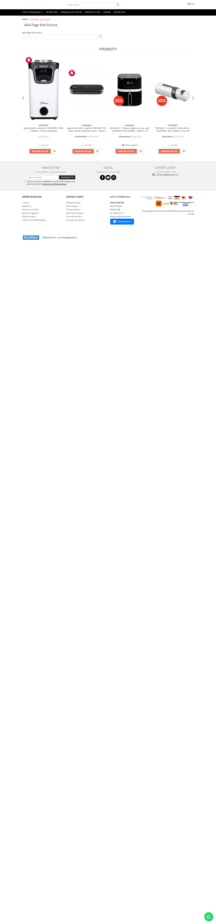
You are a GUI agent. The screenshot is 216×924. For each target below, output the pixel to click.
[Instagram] (113, 177)
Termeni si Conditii (30, 209)
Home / (26, 19)
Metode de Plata (73, 202)
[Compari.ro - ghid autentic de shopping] (90, 237)
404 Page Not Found (40, 19)
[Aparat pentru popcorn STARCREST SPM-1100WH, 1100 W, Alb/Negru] (44, 89)
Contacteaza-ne (124, 221)
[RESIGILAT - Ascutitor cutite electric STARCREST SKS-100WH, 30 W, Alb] (173, 89)
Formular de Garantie (75, 220)
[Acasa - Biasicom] (36, 4)
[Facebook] (102, 177)
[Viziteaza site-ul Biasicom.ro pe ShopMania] (31, 237)
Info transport (72, 206)
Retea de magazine (30, 213)
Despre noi (52, 12)
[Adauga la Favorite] (54, 151)
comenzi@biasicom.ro (166, 174)
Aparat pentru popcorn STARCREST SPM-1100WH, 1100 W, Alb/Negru (44, 129)
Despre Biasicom (31, 196)
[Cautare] (117, 4)
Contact (25, 202)
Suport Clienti (74, 196)
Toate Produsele (31, 12)
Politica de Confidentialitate (54, 184)
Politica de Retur (73, 209)
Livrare (107, 12)
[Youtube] (108, 177)
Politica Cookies (29, 216)
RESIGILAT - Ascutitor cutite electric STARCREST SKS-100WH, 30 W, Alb (172, 129)
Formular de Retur (71, 12)
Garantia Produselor (75, 213)
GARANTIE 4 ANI (92, 12)
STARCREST (43, 125)
